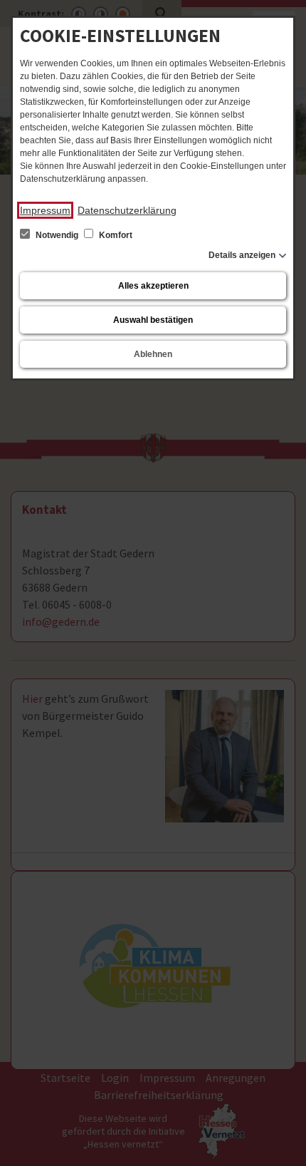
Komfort (114, 235)
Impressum (45, 210)
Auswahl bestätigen (153, 320)
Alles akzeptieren (153, 286)
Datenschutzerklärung (127, 210)
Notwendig (56, 235)
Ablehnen (153, 354)
